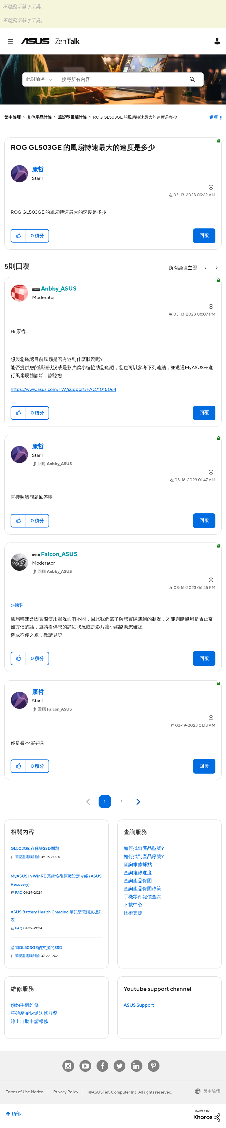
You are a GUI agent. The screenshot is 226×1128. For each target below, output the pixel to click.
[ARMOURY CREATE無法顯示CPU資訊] (206, 268)
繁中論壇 (12, 117)
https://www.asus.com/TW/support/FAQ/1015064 (63, 389)
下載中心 (133, 905)
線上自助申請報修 (29, 1021)
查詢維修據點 (138, 864)
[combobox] (130, 79)
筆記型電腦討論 (72, 117)
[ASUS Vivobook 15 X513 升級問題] (216, 268)
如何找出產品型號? (144, 848)
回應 (55, 464)
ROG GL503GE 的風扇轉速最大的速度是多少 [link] (135, 117)
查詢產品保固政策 (142, 889)
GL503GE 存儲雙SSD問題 (35, 848)
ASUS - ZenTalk (50, 41)
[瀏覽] (13, 41)
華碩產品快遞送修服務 (34, 1013)
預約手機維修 (25, 1005)
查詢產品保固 (138, 881)
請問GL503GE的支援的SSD (36, 947)
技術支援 (133, 913)
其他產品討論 (39, 117)
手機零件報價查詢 (142, 897)
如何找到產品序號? (144, 857)
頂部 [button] (16, 1114)
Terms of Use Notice (24, 1092)
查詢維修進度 (138, 873)
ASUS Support (139, 1005)
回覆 (204, 235)
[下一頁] (137, 802)
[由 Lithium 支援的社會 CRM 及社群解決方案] (207, 1116)
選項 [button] (214, 117)
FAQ (18, 892)
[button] (18, 236)
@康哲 (17, 605)
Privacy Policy (65, 1092)
